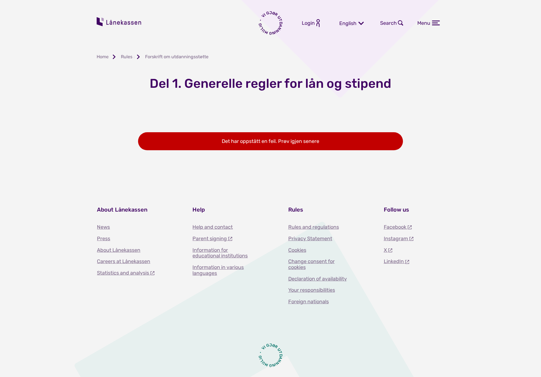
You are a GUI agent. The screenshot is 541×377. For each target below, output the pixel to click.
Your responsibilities (311, 290)
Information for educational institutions (220, 253)
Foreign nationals (308, 302)
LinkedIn (394, 261)
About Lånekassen (118, 250)
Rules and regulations (313, 227)
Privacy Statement (310, 238)
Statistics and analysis (123, 273)
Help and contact (212, 227)
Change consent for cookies (311, 264)
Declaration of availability (317, 279)
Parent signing (210, 238)
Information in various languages (218, 270)
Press (103, 238)
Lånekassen (119, 21)
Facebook (395, 227)
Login (308, 23)
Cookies (297, 250)
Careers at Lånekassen (123, 261)
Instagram (396, 238)
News (103, 227)
